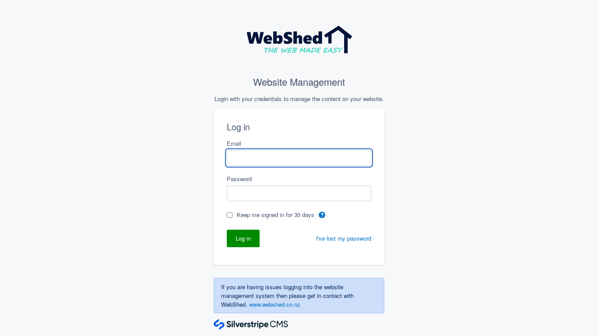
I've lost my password (343, 238)
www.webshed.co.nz (274, 304)
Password (239, 179)
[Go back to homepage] (299, 41)
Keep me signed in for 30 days (276, 214)
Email (234, 143)
